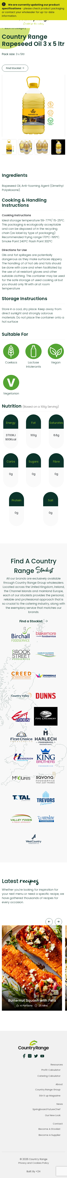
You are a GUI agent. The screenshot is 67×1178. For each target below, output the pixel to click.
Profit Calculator (50, 1069)
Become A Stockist (49, 1129)
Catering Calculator (48, 1075)
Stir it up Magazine (49, 1095)
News (60, 1104)
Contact (58, 1123)
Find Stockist (14, 68)
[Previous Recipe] (49, 921)
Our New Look (52, 1115)
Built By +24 (33, 1171)
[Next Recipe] (58, 921)
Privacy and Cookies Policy (33, 1163)
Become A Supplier (49, 1135)
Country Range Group (47, 1089)
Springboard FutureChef (46, 1109)
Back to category (15, 28)
